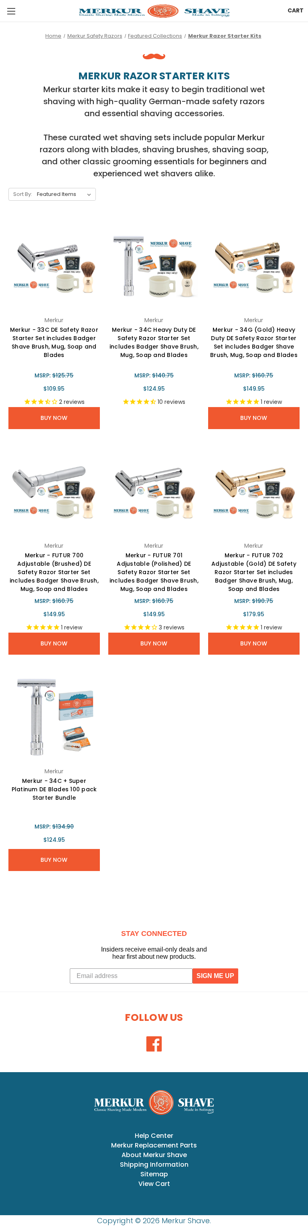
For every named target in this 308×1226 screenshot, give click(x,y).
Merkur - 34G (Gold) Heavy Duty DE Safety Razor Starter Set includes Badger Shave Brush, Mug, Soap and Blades (254, 342)
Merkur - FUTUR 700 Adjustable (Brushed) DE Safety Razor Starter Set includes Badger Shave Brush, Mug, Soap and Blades (54, 572)
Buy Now (54, 418)
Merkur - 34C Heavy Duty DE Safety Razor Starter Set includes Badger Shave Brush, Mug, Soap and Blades (154, 342)
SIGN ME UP (215, 975)
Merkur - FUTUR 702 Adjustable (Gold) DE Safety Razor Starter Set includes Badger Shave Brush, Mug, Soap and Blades (253, 572)
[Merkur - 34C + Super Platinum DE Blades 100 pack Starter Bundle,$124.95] (54, 717)
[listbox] (65, 194)
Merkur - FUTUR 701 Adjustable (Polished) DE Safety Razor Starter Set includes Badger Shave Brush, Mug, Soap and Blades (154, 572)
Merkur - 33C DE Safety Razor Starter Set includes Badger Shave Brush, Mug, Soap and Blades (54, 342)
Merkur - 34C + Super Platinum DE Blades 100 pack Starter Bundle (54, 789)
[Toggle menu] (11, 11)
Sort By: (22, 194)
